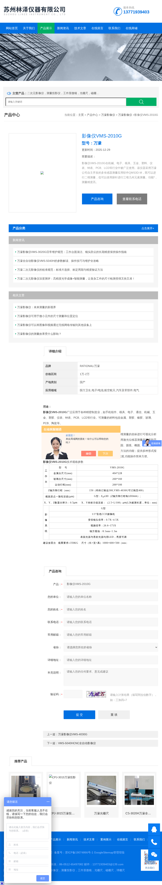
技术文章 (80, 28)
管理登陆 (118, 852)
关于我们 (29, 28)
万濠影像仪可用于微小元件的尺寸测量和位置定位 (47, 316)
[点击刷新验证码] (96, 694)
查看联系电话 (131, 199)
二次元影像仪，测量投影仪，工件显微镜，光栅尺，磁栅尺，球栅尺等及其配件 (64, 93)
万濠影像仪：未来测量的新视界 (36, 307)
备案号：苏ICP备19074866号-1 (73, 852)
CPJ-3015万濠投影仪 (64, 813)
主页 (81, 114)
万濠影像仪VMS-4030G (72, 734)
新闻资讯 (63, 28)
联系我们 (114, 28)
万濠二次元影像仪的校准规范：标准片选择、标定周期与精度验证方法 (60, 269)
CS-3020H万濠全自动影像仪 (140, 813)
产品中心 (92, 114)
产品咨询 (97, 199)
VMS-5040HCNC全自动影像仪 (77, 743)
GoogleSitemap (103, 852)
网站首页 (12, 28)
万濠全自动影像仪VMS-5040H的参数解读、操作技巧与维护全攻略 (58, 260)
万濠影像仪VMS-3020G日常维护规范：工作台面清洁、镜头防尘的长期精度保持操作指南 (72, 252)
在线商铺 (132, 28)
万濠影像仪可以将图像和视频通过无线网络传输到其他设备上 (54, 324)
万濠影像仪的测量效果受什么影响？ (39, 333)
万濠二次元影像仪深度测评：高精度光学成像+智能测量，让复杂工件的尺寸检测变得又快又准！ (76, 278)
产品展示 (46, 28)
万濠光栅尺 (101, 813)
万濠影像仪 (108, 114)
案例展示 (105, 839)
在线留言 (97, 28)
